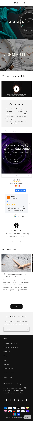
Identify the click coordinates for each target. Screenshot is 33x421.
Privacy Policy (8, 377)
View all (16, 306)
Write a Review (20, 190)
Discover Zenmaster (10, 343)
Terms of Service (9, 373)
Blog (5, 356)
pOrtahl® (13, 417)
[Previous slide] (12, 175)
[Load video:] (16, 89)
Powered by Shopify (21, 417)
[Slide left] (12, 241)
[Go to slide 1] (15, 214)
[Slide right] (21, 241)
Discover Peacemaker (11, 347)
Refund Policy (8, 368)
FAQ (5, 360)
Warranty (7, 364)
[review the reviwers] (7, 201)
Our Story (7, 351)
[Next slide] (21, 175)
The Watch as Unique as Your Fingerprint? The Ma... (14, 275)
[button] (4, 3)
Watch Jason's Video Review (17, 160)
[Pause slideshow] (30, 175)
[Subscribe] (27, 329)
